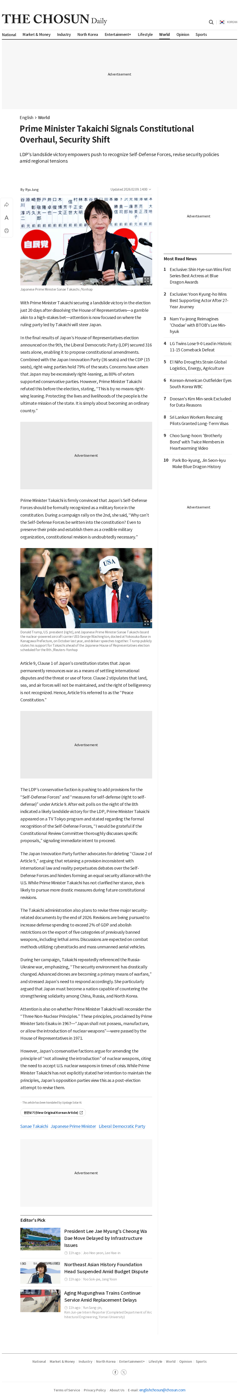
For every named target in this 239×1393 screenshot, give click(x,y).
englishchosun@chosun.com (162, 1390)
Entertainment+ (132, 1361)
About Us (117, 1390)
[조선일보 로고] (54, 19)
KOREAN (232, 22)
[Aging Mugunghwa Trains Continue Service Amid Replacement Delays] (40, 1301)
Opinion (185, 1361)
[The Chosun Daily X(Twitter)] (124, 1372)
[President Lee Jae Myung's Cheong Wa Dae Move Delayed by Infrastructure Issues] (40, 1239)
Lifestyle (155, 1361)
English (26, 117)
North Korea (106, 1361)
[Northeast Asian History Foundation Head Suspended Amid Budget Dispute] (40, 1272)
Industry (85, 1361)
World (44, 117)
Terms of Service (66, 1390)
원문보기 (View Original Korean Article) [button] (51, 1113)
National (39, 1361)
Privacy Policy (95, 1390)
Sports (201, 1361)
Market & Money (62, 1361)
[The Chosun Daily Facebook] (116, 1372)
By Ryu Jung (29, 190)
